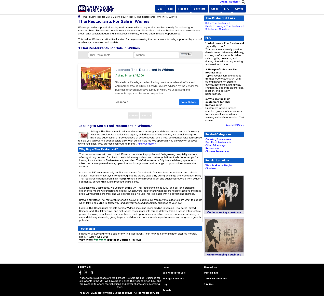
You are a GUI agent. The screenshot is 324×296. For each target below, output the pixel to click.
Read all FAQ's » (234, 125)
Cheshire (162, 16)
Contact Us (210, 267)
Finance (183, 8)
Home (84, 16)
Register (234, 1)
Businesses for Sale (100, 16)
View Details (188, 102)
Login (223, 1)
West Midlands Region (219, 165)
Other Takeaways (215, 145)
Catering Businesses (124, 16)
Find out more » (147, 143)
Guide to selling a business (224, 212)
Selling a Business (173, 278)
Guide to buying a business (224, 254)
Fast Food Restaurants (218, 142)
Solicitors (200, 8)
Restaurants (212, 148)
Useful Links (211, 272)
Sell (170, 8)
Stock (214, 8)
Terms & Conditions (215, 278)
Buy (160, 8)
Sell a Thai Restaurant (217, 23)
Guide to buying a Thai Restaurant (224, 26)
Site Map (209, 284)
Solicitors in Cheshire (217, 29)
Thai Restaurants (146, 16)
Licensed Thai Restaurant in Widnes (145, 70)
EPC (226, 8)
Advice (239, 8)
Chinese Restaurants (217, 151)
